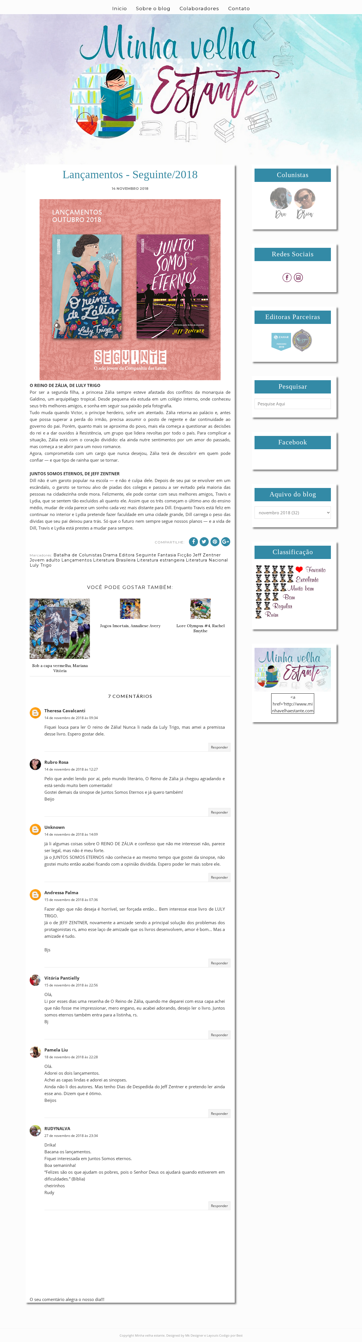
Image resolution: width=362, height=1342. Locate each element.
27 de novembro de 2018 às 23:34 (71, 1135)
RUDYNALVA (57, 1128)
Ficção (184, 555)
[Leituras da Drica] (304, 217)
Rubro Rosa (56, 762)
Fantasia (167, 555)
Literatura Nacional (207, 560)
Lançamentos (76, 560)
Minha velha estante (150, 1335)
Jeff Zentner (207, 555)
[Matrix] (281, 350)
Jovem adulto (45, 560)
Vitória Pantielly (61, 978)
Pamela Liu (56, 1050)
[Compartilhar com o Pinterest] (214, 541)
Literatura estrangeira (161, 560)
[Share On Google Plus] (225, 541)
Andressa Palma (61, 892)
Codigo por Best (231, 1335)
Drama (110, 555)
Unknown (54, 827)
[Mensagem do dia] (281, 217)
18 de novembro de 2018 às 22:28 (71, 1057)
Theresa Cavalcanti (64, 710)
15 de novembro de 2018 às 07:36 (71, 899)
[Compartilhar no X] (204, 541)
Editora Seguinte (137, 555)
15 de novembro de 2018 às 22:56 (71, 985)
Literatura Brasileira (114, 560)
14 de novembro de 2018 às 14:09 (71, 834)
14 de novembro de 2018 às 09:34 (71, 717)
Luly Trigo (41, 565)
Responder (219, 747)
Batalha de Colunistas (77, 555)
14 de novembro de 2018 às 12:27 (71, 769)
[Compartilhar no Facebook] (193, 541)
